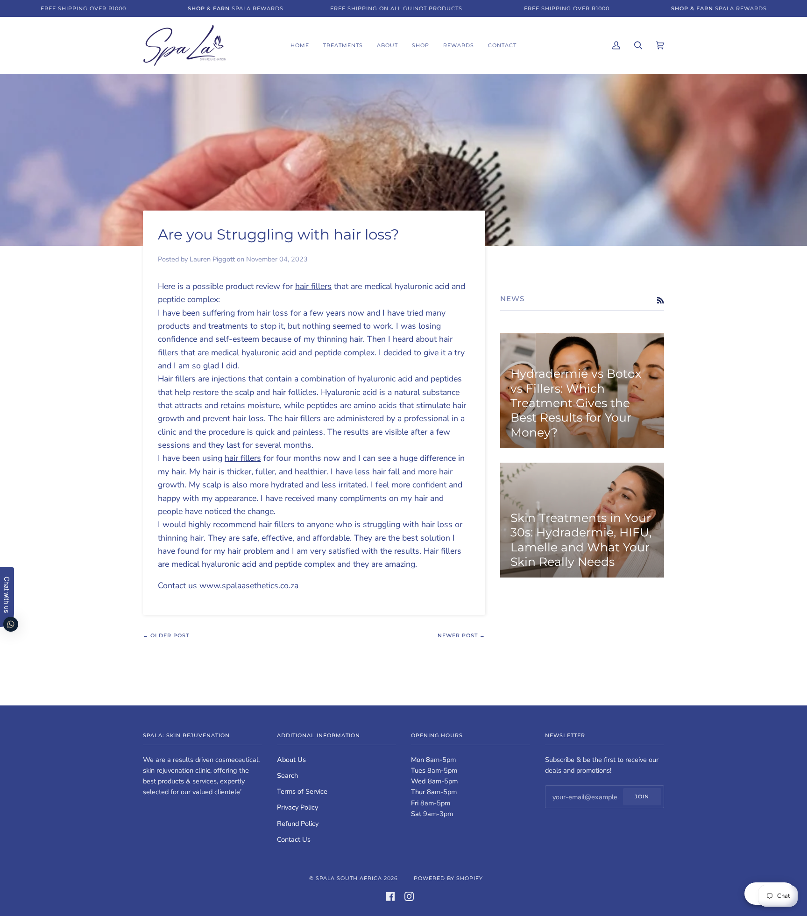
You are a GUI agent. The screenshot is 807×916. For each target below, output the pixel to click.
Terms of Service (302, 791)
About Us (291, 759)
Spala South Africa (349, 878)
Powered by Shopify (448, 878)
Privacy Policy (297, 807)
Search (287, 775)
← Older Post (166, 635)
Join (642, 796)
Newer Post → (461, 635)
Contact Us (294, 839)
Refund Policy (298, 823)
